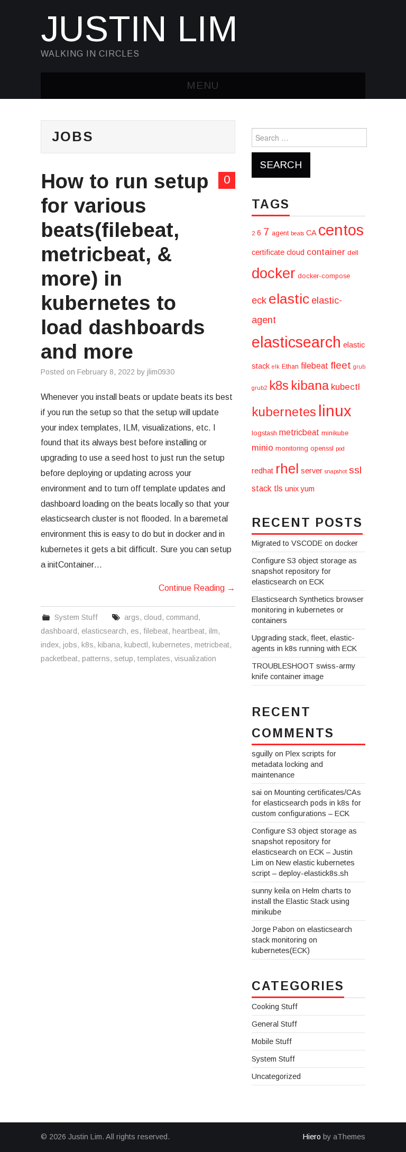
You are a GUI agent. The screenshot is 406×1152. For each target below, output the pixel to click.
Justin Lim (139, 28)
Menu (203, 85)
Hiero (312, 1136)
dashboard (59, 631)
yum (308, 488)
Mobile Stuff (272, 1041)
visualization (195, 658)
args (132, 617)
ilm (213, 631)
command (182, 617)
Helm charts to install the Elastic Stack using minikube (301, 901)
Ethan (290, 366)
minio (262, 448)
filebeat (155, 631)
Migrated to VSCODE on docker (305, 543)
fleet (340, 365)
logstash (264, 433)
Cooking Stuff (275, 1006)
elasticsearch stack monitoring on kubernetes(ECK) (302, 940)
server (311, 471)
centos (341, 230)
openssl (322, 448)
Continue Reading (197, 587)
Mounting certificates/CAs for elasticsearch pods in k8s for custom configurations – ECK (306, 803)
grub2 (259, 388)
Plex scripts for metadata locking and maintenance (294, 764)
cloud (153, 617)
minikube (334, 433)
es (135, 631)
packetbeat (59, 658)
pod (340, 448)
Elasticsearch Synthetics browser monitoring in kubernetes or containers (308, 610)
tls (278, 488)
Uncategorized (276, 1076)
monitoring (291, 448)
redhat (262, 471)
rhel (287, 469)
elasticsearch (103, 631)
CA (311, 232)
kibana (109, 645)
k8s (87, 645)
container (326, 252)
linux (335, 410)
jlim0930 (160, 372)
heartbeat (188, 631)
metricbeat (212, 645)
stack (262, 488)
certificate (268, 252)
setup (123, 658)
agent (280, 233)
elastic (289, 299)
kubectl (136, 645)
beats (297, 233)
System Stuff (76, 617)
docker (274, 273)
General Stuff (274, 1024)
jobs (70, 645)
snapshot (336, 471)
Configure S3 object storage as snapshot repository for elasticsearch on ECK (304, 571)
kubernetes (171, 645)
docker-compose (324, 276)
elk (276, 366)
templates (153, 658)
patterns (96, 658)
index (50, 645)
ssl (355, 470)
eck (259, 300)
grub (359, 366)
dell (352, 253)
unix (292, 488)
